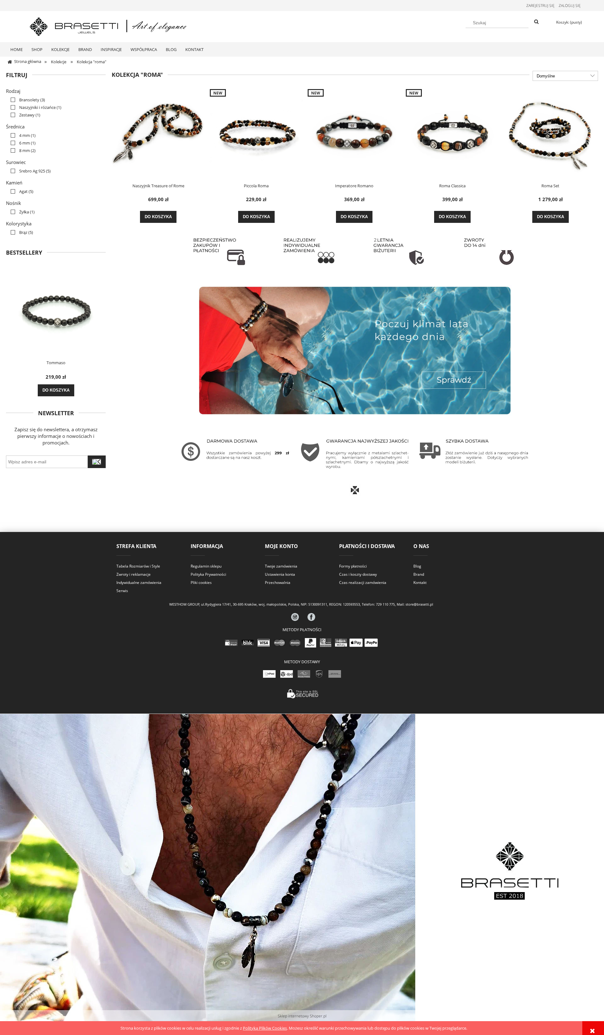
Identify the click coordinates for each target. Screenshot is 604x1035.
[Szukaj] (536, 22)
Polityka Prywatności (208, 574)
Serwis (122, 590)
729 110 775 (385, 604)
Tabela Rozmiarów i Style (138, 566)
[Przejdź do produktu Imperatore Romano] (354, 134)
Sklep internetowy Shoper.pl (302, 1016)
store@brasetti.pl (419, 604)
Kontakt (420, 582)
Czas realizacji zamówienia (362, 582)
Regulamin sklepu (206, 566)
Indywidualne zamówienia (138, 582)
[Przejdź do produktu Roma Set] (550, 134)
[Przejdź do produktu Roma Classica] (452, 134)
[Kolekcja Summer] (355, 350)
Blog (417, 566)
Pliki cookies (201, 582)
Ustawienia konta (280, 574)
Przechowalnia (277, 582)
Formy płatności (353, 566)
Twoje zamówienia (281, 566)
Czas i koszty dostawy (358, 574)
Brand (418, 574)
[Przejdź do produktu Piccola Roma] (256, 134)
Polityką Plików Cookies (265, 1028)
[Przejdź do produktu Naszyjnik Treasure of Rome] (158, 134)
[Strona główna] (108, 25)
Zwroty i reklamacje (133, 574)
